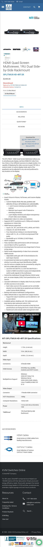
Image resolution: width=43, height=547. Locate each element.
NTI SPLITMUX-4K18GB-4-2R (19, 85)
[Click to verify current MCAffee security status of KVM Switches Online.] (32, 541)
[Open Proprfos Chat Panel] (39, 542)
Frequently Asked (7, 502)
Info (22, 107)
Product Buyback (7, 512)
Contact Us (17, 87)
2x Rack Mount (10, 93)
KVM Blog (5, 515)
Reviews (21, 126)
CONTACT (27, 7)
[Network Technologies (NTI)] (34, 19)
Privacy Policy (36, 532)
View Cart (5, 519)
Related (21, 117)
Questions (21, 122)
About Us (5, 498)
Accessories (21, 112)
